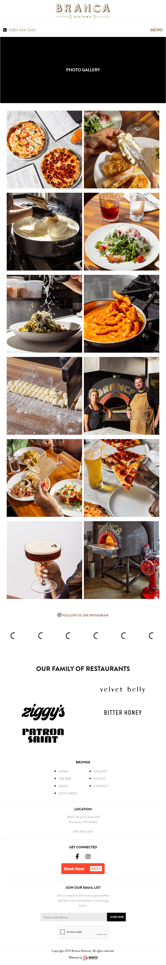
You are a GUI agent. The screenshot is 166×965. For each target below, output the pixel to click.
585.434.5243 (83, 831)
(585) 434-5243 (22, 30)
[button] (83, 868)
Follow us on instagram (85, 615)
